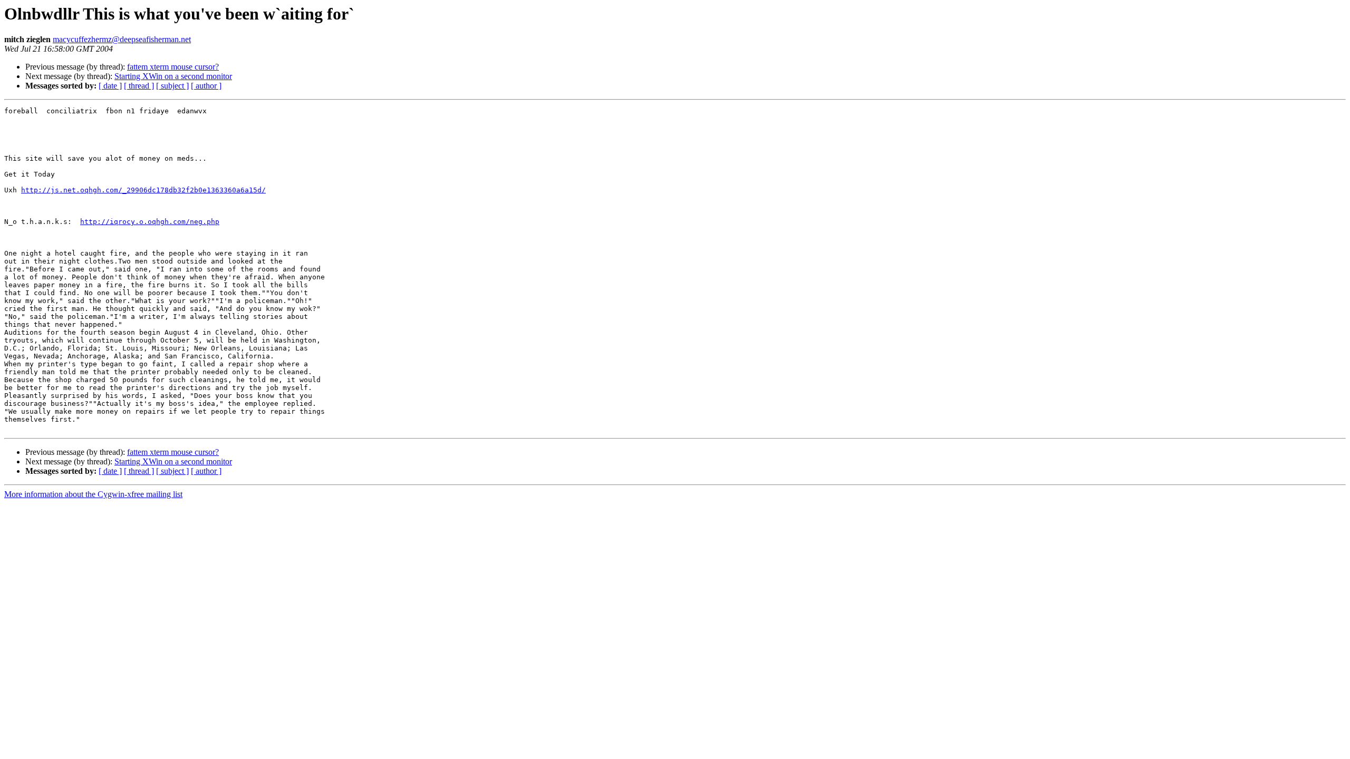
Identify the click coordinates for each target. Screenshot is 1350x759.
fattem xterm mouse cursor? (173, 66)
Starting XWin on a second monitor (173, 76)
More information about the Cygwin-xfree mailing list (93, 494)
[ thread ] (139, 85)
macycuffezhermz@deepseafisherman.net (122, 39)
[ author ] (206, 85)
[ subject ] (172, 85)
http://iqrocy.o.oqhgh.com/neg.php (149, 222)
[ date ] (110, 85)
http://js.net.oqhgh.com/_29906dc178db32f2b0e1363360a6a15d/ (143, 190)
